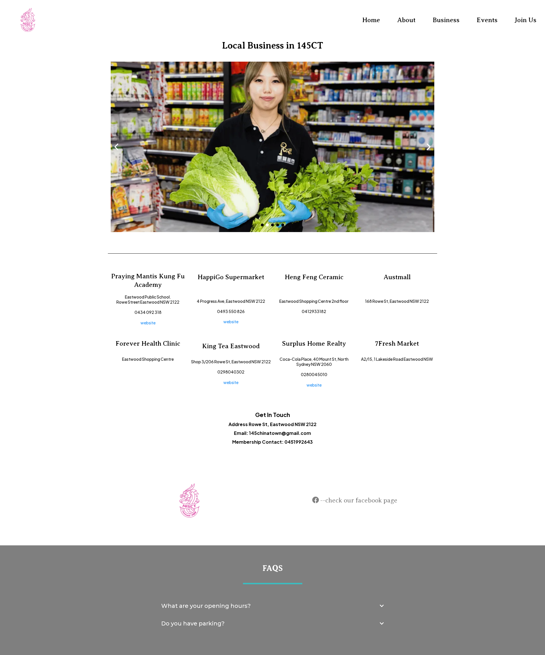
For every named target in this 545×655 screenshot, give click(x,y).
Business (446, 20)
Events (487, 20)
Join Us (525, 20)
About (406, 20)
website (148, 322)
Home (371, 20)
